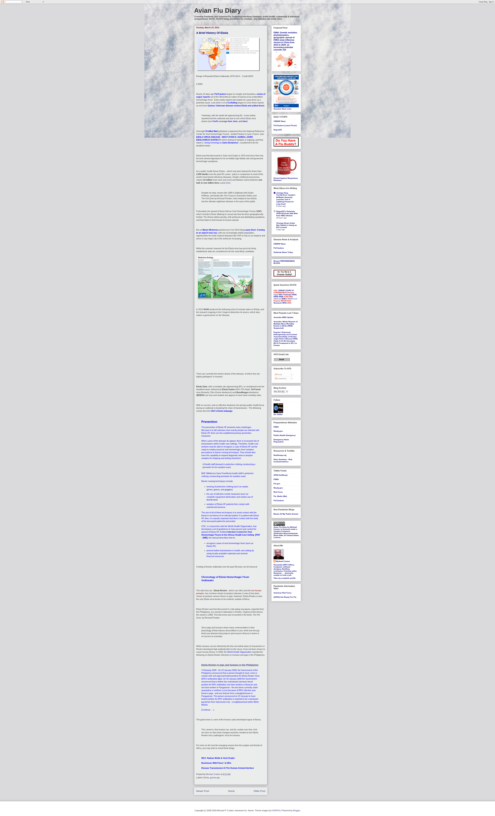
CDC (275, 290)
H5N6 (281, 297)
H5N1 (294, 295)
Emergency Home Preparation (281, 441)
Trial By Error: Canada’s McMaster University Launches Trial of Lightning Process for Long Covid (285, 199)
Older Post (259, 791)
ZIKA (289, 303)
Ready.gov (278, 431)
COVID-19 (289, 290)
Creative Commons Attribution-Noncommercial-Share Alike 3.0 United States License (286, 534)
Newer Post (202, 791)
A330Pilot (275, 810)
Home (231, 791)
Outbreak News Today (283, 252)
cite (229, 180)
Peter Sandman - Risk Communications (283, 460)
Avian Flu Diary (217, 10)
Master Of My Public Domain (286, 514)
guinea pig (215, 777)
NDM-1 (284, 299)
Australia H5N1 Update (283, 317)
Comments (282, 378)
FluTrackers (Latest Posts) (285, 125)
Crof (223, 103)
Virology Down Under (285, 223)
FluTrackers (279, 248)
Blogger (296, 810)
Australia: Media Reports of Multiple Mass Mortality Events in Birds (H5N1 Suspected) (286, 325)
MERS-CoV (292, 299)
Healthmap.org (280, 455)
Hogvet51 (278, 130)
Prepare (277, 301)
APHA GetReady (281, 475)
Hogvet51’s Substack (285, 211)
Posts (279, 374)
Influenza (277, 299)
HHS (291, 297)
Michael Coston (283, 561)
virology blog (282, 193)
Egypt (276, 295)
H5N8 (276, 297)
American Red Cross (282, 593)
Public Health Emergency (285, 435)
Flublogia (287, 295)
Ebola (206, 777)
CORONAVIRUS (280, 292)
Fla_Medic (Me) (280, 496)
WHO (284, 303)
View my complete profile (285, 578)
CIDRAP (281, 290)
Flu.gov (277, 484)
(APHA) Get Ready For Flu (285, 597)
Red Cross (278, 492)
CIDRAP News (280, 121)
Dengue (290, 292)
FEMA (276, 427)
